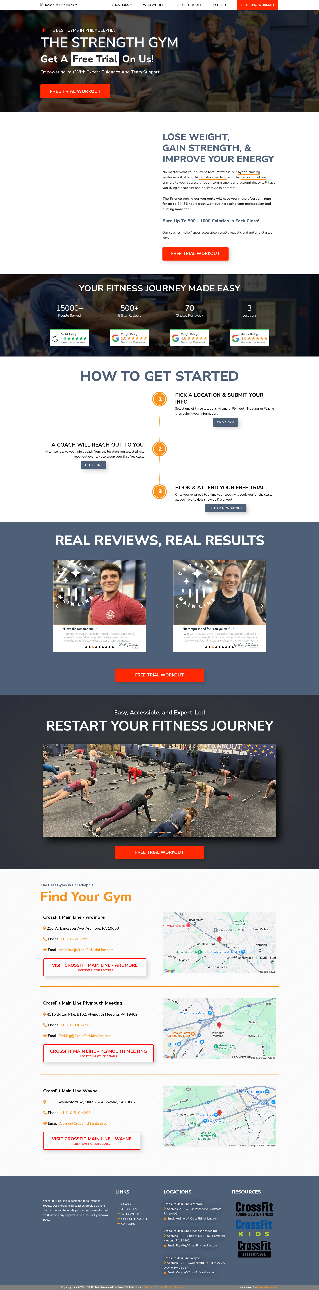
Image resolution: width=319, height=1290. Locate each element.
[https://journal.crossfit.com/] (254, 1249)
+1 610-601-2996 (75, 939)
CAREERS (128, 1224)
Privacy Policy (174, 1287)
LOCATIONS (120, 5)
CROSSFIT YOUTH (189, 5)
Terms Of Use (153, 1287)
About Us (129, 1209)
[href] (219, 942)
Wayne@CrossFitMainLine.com (85, 1123)
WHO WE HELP (154, 5)
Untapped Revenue (266, 1287)
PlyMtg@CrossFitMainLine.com (85, 1035)
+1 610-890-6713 (75, 1025)
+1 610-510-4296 (75, 1112)
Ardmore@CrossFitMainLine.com (86, 949)
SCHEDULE (221, 5)
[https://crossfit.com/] (254, 1209)
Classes (127, 1204)
